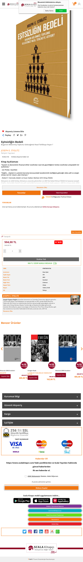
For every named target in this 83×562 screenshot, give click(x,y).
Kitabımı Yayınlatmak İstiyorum (55, 506)
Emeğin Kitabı (32, 370)
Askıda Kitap (55, 524)
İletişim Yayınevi (8, 153)
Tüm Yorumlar (76, 232)
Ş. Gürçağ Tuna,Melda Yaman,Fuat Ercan (40, 373)
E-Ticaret (35, 559)
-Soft (30, 559)
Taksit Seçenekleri (62, 193)
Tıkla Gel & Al (55, 519)
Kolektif (3, 373)
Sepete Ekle (5, 376)
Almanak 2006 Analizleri (7, 370)
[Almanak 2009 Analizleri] (69, 371)
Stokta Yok (41, 259)
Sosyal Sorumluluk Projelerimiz (55, 515)
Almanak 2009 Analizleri (62, 370)
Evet (61, 11)
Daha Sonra (49, 11)
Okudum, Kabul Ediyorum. (43, 476)
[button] (81, 348)
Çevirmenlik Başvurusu (55, 510)
